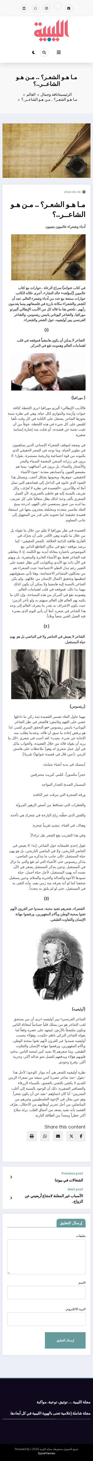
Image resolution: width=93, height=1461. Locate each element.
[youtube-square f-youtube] (24, 8)
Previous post (72, 1173)
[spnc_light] (33, 52)
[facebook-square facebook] (69, 8)
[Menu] (59, 52)
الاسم (82, 1282)
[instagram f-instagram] (46, 8)
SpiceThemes (46, 1453)
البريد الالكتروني (75, 1309)
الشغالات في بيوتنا (69, 1180)
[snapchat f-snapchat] (35, 8)
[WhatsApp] (45, 1136)
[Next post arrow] (11, 1198)
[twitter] (71, 1136)
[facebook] (81, 1136)
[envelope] (58, 1136)
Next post (75, 1189)
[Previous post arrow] (11, 1177)
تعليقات (81, 1236)
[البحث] (44, 52)
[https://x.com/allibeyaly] (58, 5)
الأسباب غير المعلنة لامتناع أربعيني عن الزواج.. (54, 1198)
